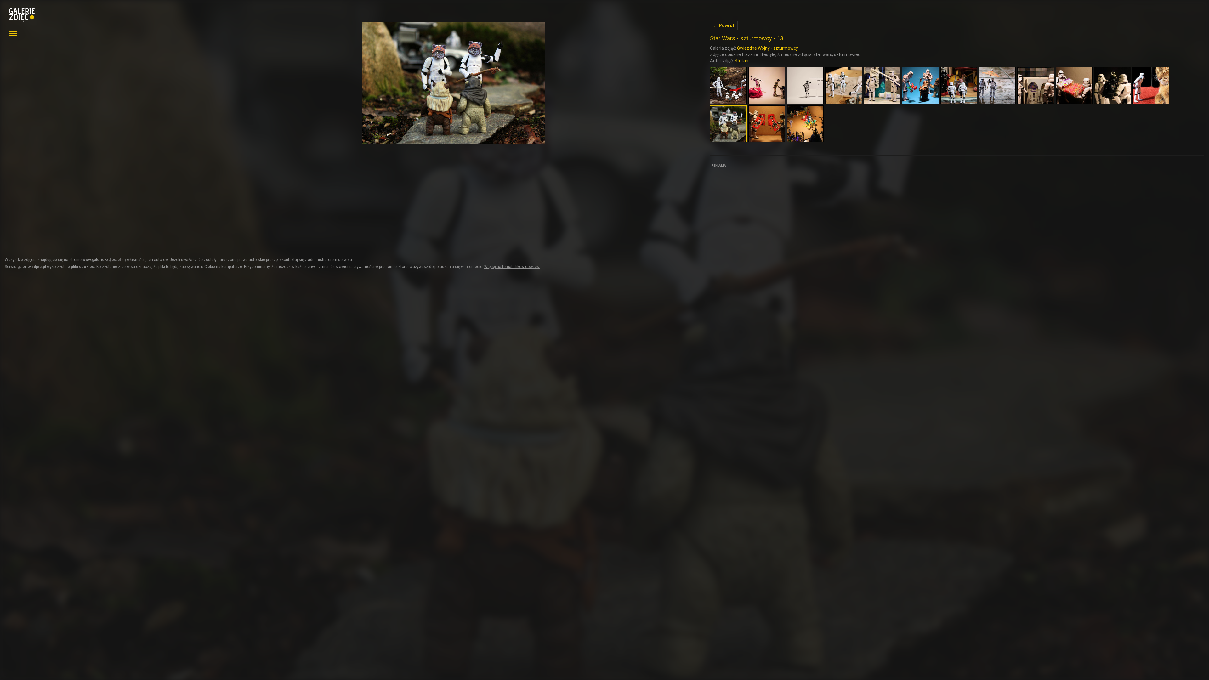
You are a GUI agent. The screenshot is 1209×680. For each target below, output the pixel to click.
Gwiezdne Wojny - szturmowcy (767, 48)
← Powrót (723, 25)
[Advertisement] (757, 208)
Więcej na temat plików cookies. (512, 266)
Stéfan (741, 60)
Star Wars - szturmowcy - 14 (453, 83)
